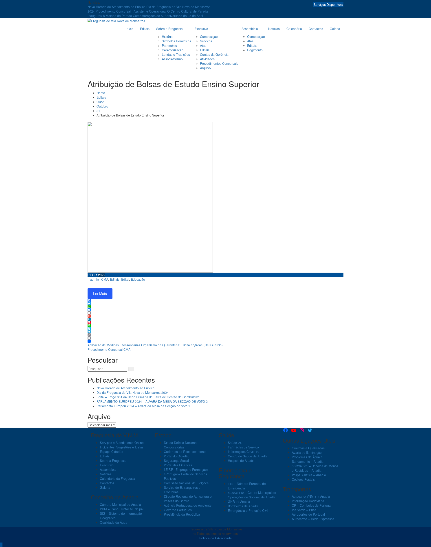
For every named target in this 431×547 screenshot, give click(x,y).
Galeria (335, 28)
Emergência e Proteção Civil (248, 510)
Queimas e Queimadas (308, 448)
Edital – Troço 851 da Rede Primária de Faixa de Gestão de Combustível (148, 397)
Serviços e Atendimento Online (122, 442)
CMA (104, 279)
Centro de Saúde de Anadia (247, 456)
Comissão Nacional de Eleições (186, 483)
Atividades (207, 59)
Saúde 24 (235, 442)
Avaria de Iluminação (307, 452)
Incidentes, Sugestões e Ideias (121, 447)
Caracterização (172, 50)
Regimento (255, 50)
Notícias (274, 28)
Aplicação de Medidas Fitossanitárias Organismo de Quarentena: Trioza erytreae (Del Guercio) (155, 345)
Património (169, 45)
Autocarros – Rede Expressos (313, 519)
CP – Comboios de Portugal (311, 505)
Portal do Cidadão (176, 456)
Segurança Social (176, 460)
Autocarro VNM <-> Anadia (311, 496)
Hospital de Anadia (241, 460)
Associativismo (172, 59)
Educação (138, 279)
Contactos (316, 28)
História (167, 36)
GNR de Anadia (239, 501)
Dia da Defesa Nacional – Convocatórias (182, 444)
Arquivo (205, 68)
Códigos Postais (303, 479)
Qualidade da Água (113, 522)
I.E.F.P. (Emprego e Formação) (186, 469)
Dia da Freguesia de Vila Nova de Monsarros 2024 (133, 392)
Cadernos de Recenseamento (185, 451)
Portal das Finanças (178, 465)
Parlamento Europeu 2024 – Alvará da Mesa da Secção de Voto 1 (143, 406)
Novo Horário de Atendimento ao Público (117, 6)
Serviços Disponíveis (328, 4)
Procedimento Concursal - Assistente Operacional (131, 11)
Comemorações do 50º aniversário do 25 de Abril (168, 15)
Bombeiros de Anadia (243, 506)
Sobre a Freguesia (169, 28)
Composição (209, 36)
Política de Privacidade (215, 538)
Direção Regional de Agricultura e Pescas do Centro (188, 498)
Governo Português (178, 510)
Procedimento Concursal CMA (109, 349)
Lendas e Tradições (176, 54)
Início (129, 28)
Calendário (294, 28)
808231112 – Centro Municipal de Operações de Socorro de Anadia (252, 494)
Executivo (201, 28)
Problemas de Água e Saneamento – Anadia (307, 459)
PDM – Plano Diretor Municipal (121, 509)
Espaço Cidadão (111, 451)
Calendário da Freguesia (117, 478)
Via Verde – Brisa (304, 510)
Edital (125, 279)
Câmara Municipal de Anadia (120, 504)
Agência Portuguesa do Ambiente (187, 505)
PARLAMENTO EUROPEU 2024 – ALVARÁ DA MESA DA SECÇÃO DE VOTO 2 (152, 401)
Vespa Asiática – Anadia (309, 475)
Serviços (206, 41)
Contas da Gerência (214, 54)
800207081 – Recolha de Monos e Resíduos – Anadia (315, 468)
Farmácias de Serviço (243, 447)
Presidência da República (182, 514)
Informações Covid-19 (243, 451)
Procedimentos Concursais (219, 63)
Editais (145, 28)
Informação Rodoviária (308, 501)
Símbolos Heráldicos (176, 41)
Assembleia (250, 28)
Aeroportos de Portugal (308, 514)
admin (94, 279)
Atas (203, 45)
